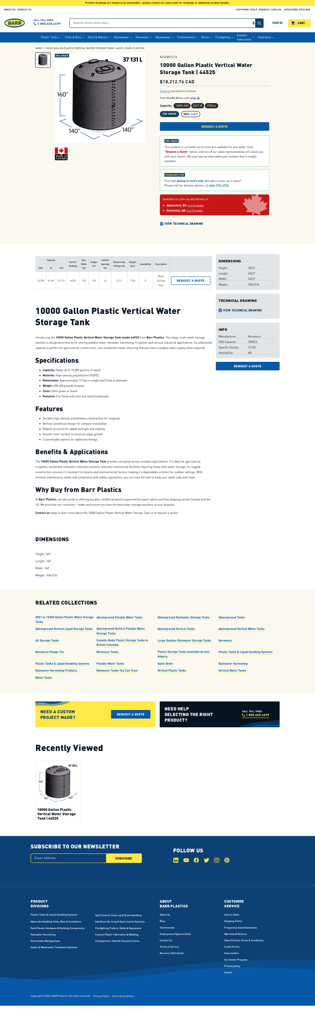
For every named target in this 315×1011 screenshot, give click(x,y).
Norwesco (225, 640)
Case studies (231, 953)
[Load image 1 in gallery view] (42, 59)
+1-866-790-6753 (217, 185)
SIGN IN (277, 23)
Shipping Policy (233, 921)
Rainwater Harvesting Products (56, 670)
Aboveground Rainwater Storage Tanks (183, 617)
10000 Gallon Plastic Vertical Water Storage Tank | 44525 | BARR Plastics (95, 48)
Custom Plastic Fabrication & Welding (116, 934)
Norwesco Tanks (107, 652)
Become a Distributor (172, 953)
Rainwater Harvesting (233, 663)
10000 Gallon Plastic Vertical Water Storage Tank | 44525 (56, 813)
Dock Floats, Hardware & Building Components (58, 928)
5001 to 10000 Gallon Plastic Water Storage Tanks (64, 619)
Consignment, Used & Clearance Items (117, 940)
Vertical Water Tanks (232, 670)
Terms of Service (169, 946)
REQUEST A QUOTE (214, 126)
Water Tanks (43, 677)
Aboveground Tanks (232, 617)
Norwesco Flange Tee (49, 652)
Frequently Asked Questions (240, 927)
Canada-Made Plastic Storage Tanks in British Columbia (122, 642)
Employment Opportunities (175, 933)
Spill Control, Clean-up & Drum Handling (118, 915)
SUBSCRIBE (123, 858)
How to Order (232, 914)
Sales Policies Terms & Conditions (244, 940)
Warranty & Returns (235, 933)
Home (38, 48)
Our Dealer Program (235, 959)
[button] (253, 23)
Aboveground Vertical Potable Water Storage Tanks (120, 631)
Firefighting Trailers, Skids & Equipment (118, 928)
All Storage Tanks (47, 640)
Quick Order (165, 663)
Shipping (165, 91)
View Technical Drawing (183, 223)
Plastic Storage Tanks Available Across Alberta (183, 654)
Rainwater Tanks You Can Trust (117, 670)
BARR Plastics (59, 995)
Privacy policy (232, 965)
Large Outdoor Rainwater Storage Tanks (184, 640)
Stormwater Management (45, 940)
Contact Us (166, 940)
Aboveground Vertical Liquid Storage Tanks (64, 629)
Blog (162, 921)
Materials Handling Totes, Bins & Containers (56, 921)
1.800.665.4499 (49, 23)
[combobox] (166, 23)
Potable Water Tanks (110, 663)
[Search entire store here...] (259, 23)
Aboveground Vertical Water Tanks (242, 629)
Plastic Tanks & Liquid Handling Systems (246, 652)
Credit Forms (232, 946)
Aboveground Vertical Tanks (176, 629)
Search (228, 972)
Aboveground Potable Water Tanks (119, 617)
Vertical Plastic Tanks (172, 670)
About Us (165, 914)
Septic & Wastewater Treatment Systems (54, 947)
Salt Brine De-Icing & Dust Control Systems (120, 921)
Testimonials (167, 927)
